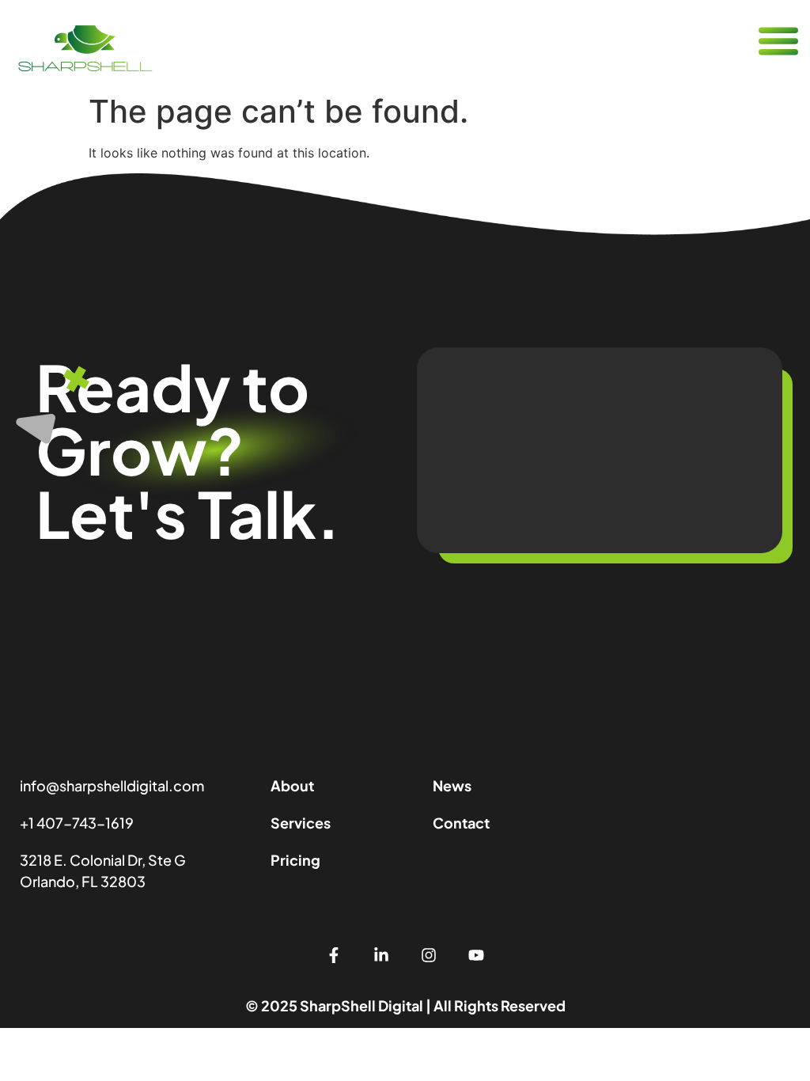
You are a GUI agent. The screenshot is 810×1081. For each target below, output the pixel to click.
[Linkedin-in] (381, 955)
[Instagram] (429, 955)
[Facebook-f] (334, 955)
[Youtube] (476, 955)
